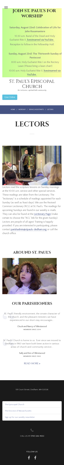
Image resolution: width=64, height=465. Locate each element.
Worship (21, 109)
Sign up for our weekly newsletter (20, 417)
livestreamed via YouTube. (40, 39)
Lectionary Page (42, 214)
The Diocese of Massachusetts (18, 411)
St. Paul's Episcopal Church (32, 84)
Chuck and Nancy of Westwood (32, 326)
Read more (31, 363)
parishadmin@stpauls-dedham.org (29, 229)
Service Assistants (36, 109)
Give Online (9, 97)
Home (13, 109)
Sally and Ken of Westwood (32, 353)
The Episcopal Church (14, 404)
